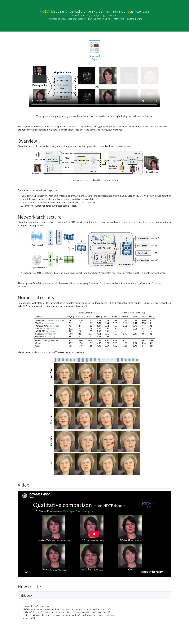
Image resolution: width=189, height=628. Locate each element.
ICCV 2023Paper (94, 57)
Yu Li (117, 15)
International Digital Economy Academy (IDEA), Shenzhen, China (79, 18)
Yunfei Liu (73, 15)
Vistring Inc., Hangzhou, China (127, 18)
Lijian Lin (84, 15)
